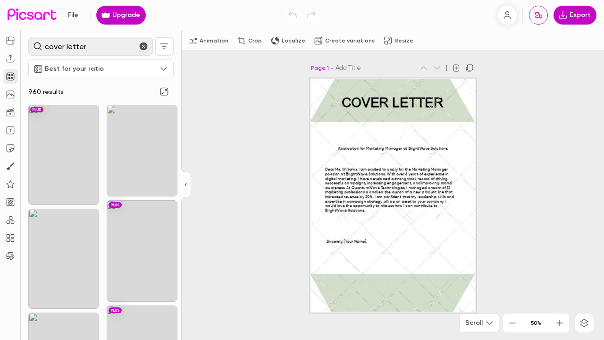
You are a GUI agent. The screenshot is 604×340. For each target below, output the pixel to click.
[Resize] (10, 40)
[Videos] (10, 112)
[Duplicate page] (469, 68)
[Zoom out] (512, 323)
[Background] (10, 202)
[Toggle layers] (584, 323)
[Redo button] (311, 15)
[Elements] (10, 184)
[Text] (10, 130)
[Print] (538, 15)
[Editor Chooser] (186, 185)
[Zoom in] (559, 323)
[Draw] (10, 166)
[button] (302, 170)
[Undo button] (292, 15)
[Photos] (10, 94)
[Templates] (10, 76)
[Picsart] (32, 14)
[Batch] (10, 256)
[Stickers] (10, 148)
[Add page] (456, 68)
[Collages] (10, 238)
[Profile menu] (507, 15)
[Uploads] (10, 58)
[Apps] (10, 220)
